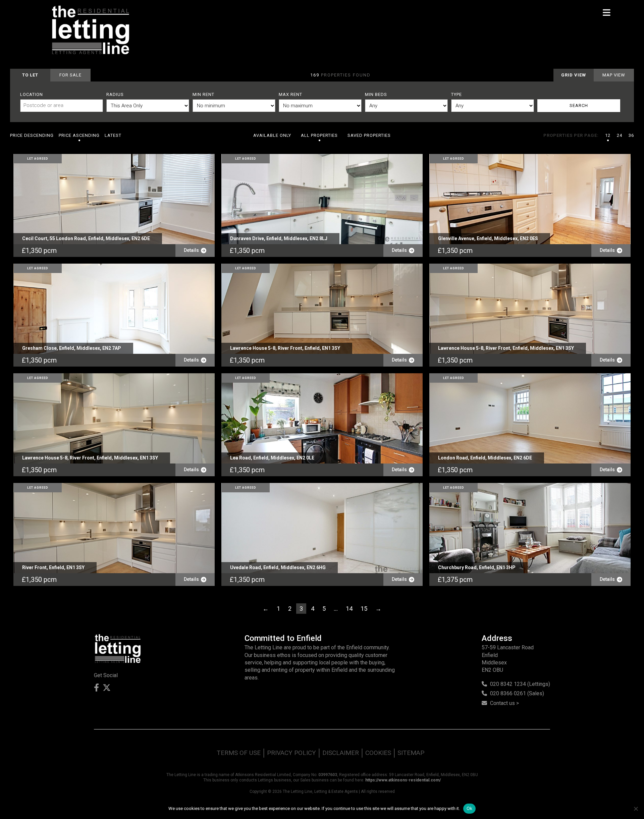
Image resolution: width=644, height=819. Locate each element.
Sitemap (410, 753)
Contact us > (504, 703)
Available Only (272, 135)
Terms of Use (239, 753)
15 (364, 608)
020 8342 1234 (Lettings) (520, 684)
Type (456, 94)
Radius (115, 94)
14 (349, 608)
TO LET (30, 74)
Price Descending (32, 135)
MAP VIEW (613, 74)
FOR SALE (70, 74)
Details (192, 250)
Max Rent (290, 94)
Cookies (378, 753)
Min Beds (376, 94)
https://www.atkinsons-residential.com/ (403, 780)
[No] (635, 808)
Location (31, 94)
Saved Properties (369, 135)
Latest (113, 135)
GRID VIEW (573, 74)
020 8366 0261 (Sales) (517, 693)
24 (619, 135)
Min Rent (203, 94)
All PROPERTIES (319, 135)
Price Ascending (79, 135)
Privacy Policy (291, 753)
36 (631, 135)
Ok (470, 808)
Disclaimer (340, 753)
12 (607, 135)
